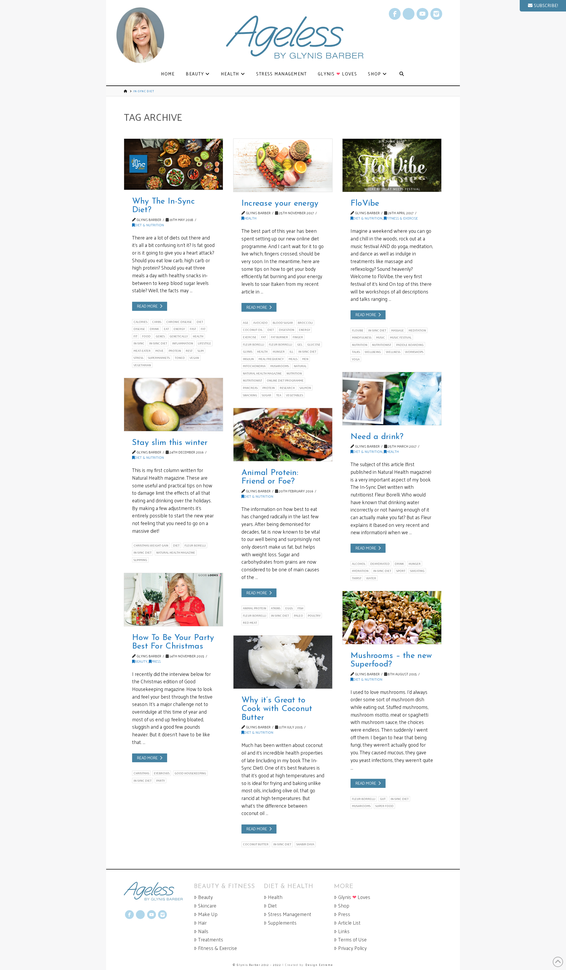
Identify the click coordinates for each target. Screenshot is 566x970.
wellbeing (373, 351)
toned (180, 357)
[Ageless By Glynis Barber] (159, 891)
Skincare (207, 905)
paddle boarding (410, 344)
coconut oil (253, 329)
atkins (275, 608)
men (305, 359)
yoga (356, 359)
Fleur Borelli (253, 344)
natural (300, 366)
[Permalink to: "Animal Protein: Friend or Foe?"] (282, 434)
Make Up (208, 914)
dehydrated (380, 563)
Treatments (210, 939)
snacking (250, 394)
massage (397, 330)
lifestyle (204, 343)
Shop (343, 905)
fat (203, 328)
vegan (194, 357)
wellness (393, 351)
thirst (356, 578)
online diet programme (285, 380)
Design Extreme (319, 964)
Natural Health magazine (262, 373)
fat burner (279, 337)
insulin (248, 359)
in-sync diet (158, 343)
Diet (272, 905)
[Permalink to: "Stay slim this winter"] (173, 404)
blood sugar (283, 322)
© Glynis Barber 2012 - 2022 (257, 964)
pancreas (250, 387)
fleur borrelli (280, 344)
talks (356, 351)
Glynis (247, 351)
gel (299, 344)
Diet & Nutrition (149, 225)
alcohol (359, 563)
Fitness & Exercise (402, 218)
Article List (349, 922)
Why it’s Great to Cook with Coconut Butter (276, 709)
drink (154, 328)
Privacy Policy (352, 948)
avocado (260, 322)
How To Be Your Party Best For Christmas (173, 642)
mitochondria (254, 366)
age (246, 322)
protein (175, 350)
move (159, 350)
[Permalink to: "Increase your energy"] (282, 165)
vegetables (294, 394)
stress (138, 357)
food (146, 336)
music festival (401, 337)
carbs (156, 321)
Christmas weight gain (151, 545)
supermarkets (159, 357)
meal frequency (271, 359)
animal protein (254, 608)
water (371, 578)
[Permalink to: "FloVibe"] (392, 165)
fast (193, 328)
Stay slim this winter (170, 443)
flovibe (357, 330)
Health (250, 218)
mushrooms (279, 366)
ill (291, 351)
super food (384, 806)
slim (201, 350)
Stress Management (289, 914)
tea (278, 394)
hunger (279, 351)
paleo (298, 615)
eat (166, 328)
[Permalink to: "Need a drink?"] (392, 398)
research (287, 387)
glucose (313, 344)
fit (135, 336)
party (160, 780)
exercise (249, 337)
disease (139, 328)
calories (140, 321)
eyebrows (162, 773)
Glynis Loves (354, 897)
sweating (417, 570)
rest (189, 350)
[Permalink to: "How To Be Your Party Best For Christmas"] (173, 599)
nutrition (294, 373)
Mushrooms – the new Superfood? (391, 660)
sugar (266, 394)
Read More (147, 306)
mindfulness (361, 337)
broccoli (305, 322)
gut (383, 798)
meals (293, 359)
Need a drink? (377, 437)
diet (200, 321)
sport (400, 570)
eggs (289, 608)
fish (300, 608)
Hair (202, 922)
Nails (203, 931)
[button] (543, 5)
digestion (286, 329)
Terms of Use (352, 939)
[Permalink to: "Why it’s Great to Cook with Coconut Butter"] (282, 662)
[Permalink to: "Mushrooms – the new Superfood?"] (392, 617)
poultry (314, 615)
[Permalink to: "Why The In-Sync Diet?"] (173, 164)
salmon (305, 387)
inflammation (182, 343)
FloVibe (365, 203)
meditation (417, 330)
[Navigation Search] (401, 74)
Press (156, 661)
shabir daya (305, 844)
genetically (179, 336)
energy (179, 328)
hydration (360, 570)
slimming (140, 559)
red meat (250, 622)
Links (344, 931)
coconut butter (256, 844)
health (198, 336)
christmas (141, 773)
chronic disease (179, 321)
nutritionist (252, 380)
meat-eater (142, 350)
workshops (414, 351)
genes (160, 336)
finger (298, 337)
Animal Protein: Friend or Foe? (269, 477)
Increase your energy (280, 203)
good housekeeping (190, 773)
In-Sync (139, 343)
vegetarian (142, 365)
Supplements (282, 922)
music (380, 337)
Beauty (141, 661)
